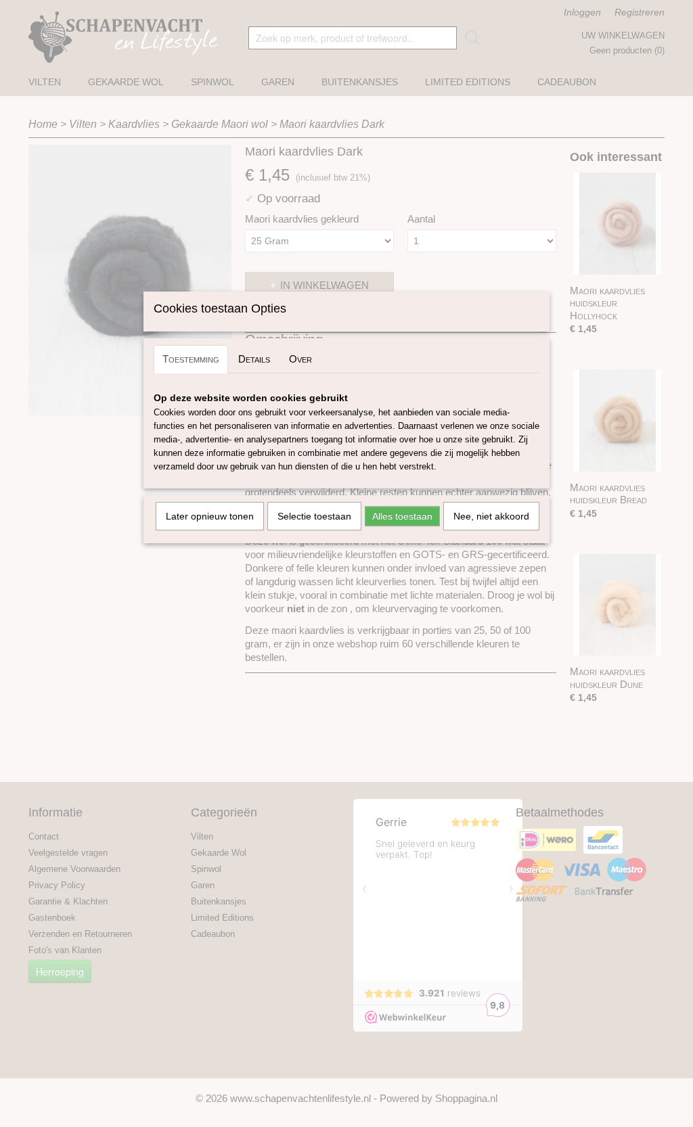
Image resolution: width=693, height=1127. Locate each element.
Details (254, 359)
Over (300, 359)
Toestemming (190, 359)
